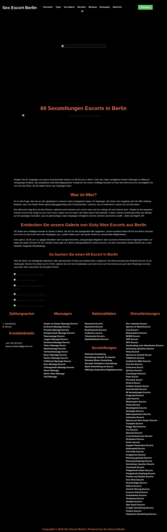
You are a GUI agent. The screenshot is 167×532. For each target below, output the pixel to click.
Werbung (93, 7)
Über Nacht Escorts (135, 505)
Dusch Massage (51, 370)
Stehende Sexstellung (95, 354)
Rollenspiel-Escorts (135, 448)
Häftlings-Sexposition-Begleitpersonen (103, 370)
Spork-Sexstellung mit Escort (99, 366)
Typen (58, 7)
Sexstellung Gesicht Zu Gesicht (100, 357)
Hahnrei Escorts (134, 486)
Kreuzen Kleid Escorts (137, 492)
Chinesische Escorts (95, 336)
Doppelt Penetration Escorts (139, 445)
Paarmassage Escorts (54, 336)
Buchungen (105, 7)
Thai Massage (50, 377)
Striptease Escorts (135, 439)
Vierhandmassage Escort (56, 352)
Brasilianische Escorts (96, 330)
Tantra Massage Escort (55, 345)
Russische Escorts (94, 324)
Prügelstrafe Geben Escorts (139, 470)
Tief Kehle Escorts (135, 451)
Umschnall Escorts (135, 467)
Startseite (48, 7)
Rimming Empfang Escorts (139, 461)
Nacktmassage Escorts (55, 349)
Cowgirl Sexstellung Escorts (140, 508)
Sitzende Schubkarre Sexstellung (101, 363)
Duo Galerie (69, 7)
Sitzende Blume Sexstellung (98, 360)
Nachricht (117, 7)
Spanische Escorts (94, 327)
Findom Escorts (133, 511)
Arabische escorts (93, 333)
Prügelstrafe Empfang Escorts (140, 473)
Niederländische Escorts (96, 339)
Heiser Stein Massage (54, 373)
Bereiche (82, 7)
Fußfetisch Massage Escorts (57, 361)
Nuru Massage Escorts (55, 364)
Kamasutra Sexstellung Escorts (141, 514)
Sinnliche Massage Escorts (57, 342)
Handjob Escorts (134, 501)
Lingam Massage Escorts (56, 339)
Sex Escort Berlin (19, 7)
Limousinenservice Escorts (139, 436)
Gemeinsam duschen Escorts (140, 464)
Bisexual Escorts (134, 433)
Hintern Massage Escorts (56, 358)
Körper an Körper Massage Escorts (61, 324)
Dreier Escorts (133, 442)
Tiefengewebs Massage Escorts (59, 367)
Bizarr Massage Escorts (55, 355)
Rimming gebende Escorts (139, 458)
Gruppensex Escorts (136, 455)
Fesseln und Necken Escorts (139, 476)
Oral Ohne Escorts (135, 480)
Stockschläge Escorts (136, 483)
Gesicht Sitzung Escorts (138, 489)
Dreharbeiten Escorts (136, 495)
